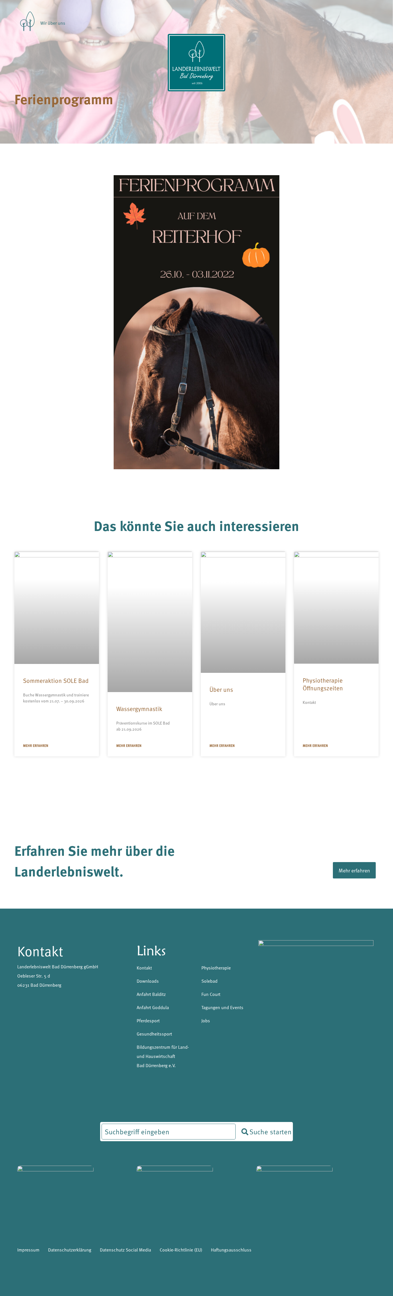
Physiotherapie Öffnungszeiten (323, 684)
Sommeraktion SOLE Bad (56, 680)
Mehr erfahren (35, 745)
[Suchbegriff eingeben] (169, 1131)
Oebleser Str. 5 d (33, 975)
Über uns (221, 689)
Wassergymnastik (139, 708)
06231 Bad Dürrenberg (39, 985)
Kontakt (40, 950)
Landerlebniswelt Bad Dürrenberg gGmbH (57, 966)
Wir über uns (52, 23)
